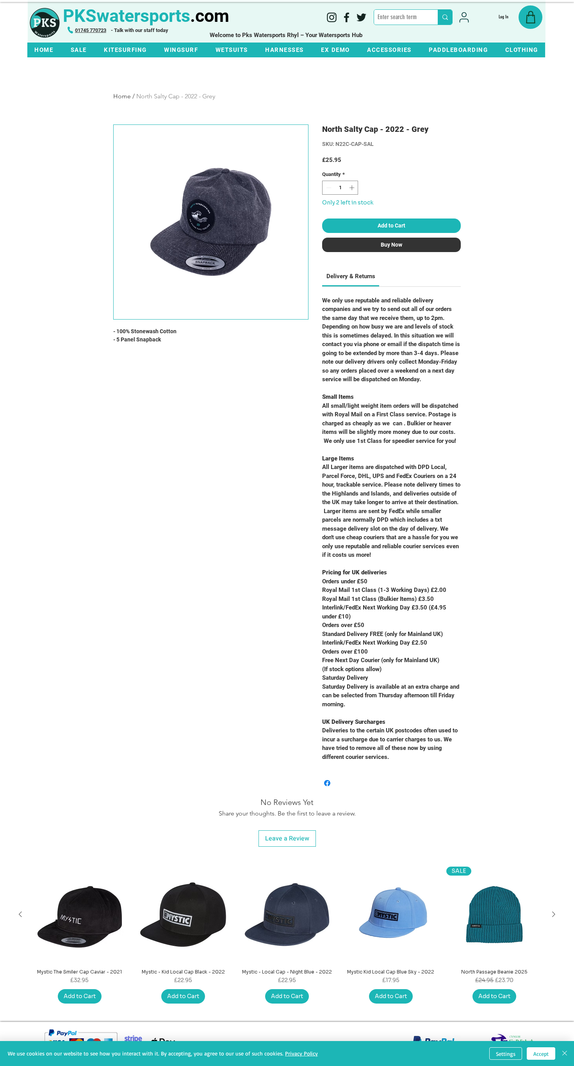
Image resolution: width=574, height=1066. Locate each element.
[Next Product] (553, 914)
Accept (541, 1053)
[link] (350, 276)
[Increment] (352, 187)
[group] (287, 935)
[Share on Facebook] (327, 783)
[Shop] (530, 17)
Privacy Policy (301, 1053)
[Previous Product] (20, 914)
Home (122, 96)
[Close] (564, 1053)
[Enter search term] (445, 17)
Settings (505, 1053)
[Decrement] (328, 187)
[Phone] (70, 30)
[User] (464, 17)
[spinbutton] (340, 187)
